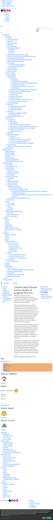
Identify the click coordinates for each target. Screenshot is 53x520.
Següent (7, 405)
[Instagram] (9, 10)
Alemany (7, 19)
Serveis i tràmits (5, 441)
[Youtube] (7, 10)
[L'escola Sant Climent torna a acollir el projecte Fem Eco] (46, 288)
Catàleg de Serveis (8, 442)
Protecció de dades (35, 503)
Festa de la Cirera (7, 491)
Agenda (5, 290)
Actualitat (6, 283)
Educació (5, 487)
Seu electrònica (7, 439)
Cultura (5, 486)
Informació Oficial (7, 436)
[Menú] (1, 33)
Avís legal (32, 505)
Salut (4, 497)
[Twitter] (2, 10)
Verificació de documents (9, 451)
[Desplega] (10, 283)
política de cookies (14, 515)
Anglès (7, 17)
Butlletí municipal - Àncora (10, 477)
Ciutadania (3, 482)
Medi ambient (6, 496)
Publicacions (6, 371)
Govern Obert (6, 437)
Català (6, 14)
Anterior (3, 405)
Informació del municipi (9, 461)
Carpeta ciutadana (8, 446)
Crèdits (31, 500)
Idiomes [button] (5, 12)
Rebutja (44, 518)
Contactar (3, 8)
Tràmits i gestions (7, 444)
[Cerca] (37, 30)
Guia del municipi (7, 459)
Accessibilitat (33, 507)
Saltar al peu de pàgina (8, 6)
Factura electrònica (8, 449)
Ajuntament (4, 432)
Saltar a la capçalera (7, 1)
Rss (4, 301)
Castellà (7, 16)
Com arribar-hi (7, 456)
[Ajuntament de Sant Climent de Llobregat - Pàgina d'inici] (9, 28)
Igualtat (5, 492)
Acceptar (49, 518)
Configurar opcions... (6, 518)
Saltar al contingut (7, 2)
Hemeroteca (6, 291)
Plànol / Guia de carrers (9, 457)
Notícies (15, 283)
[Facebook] (4, 10)
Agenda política (7, 366)
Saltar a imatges (6, 4)
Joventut (5, 494)
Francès (7, 21)
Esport (4, 489)
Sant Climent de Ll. (5, 454)
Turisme (5, 462)
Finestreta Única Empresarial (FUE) (12, 452)
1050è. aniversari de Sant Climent (11, 464)
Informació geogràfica (9, 466)
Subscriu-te (4, 417)
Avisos (4, 288)
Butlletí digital (6, 293)
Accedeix (3, 383)
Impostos (5, 447)
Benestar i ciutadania (8, 484)
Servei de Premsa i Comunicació (11, 479)
